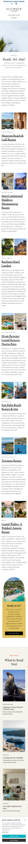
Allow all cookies (14, 836)
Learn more (5, 832)
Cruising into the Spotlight (13, 758)
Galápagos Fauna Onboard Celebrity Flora (13, 708)
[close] (25, 820)
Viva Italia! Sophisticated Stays (12, 807)
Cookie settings (14, 840)
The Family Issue (14, 15)
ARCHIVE (14, 17)
